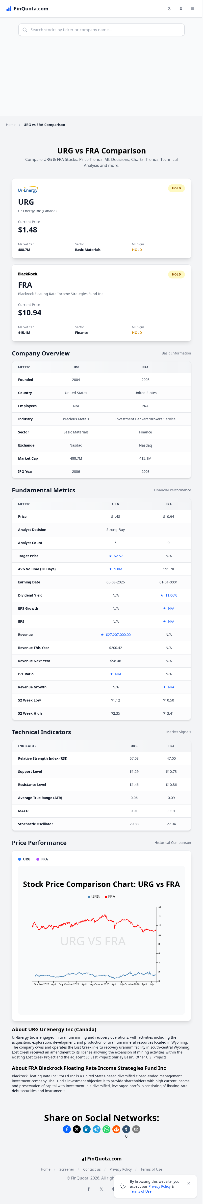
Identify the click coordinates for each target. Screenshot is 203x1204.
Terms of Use (141, 1191)
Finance (81, 332)
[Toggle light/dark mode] (169, 8)
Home (11, 124)
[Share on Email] (136, 1129)
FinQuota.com (104, 1158)
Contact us (92, 1169)
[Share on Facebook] (67, 1129)
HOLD (137, 249)
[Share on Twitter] (77, 1129)
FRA (25, 285)
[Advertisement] (101, 79)
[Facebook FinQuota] (89, 1189)
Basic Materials (88, 249)
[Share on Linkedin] (87, 1129)
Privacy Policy (160, 1186)
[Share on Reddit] (116, 1129)
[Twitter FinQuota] (101, 1189)
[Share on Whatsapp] (106, 1129)
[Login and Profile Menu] (181, 8)
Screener (66, 1169)
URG (26, 202)
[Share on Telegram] (97, 1129)
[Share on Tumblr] (126, 1129)
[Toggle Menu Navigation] (192, 8)
